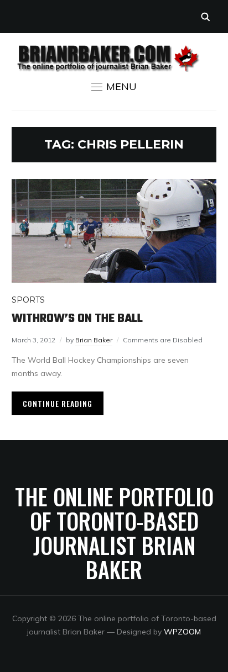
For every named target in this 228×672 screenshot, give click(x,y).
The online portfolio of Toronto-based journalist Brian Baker (114, 533)
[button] (114, 87)
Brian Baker (93, 340)
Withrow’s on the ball (77, 318)
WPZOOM (182, 632)
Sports (28, 300)
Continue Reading (57, 403)
